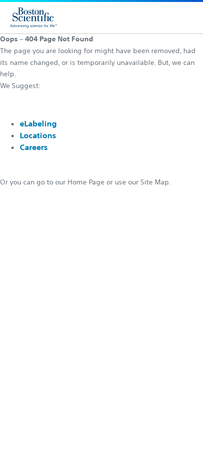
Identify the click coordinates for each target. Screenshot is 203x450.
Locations (38, 135)
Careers (34, 147)
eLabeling (38, 123)
